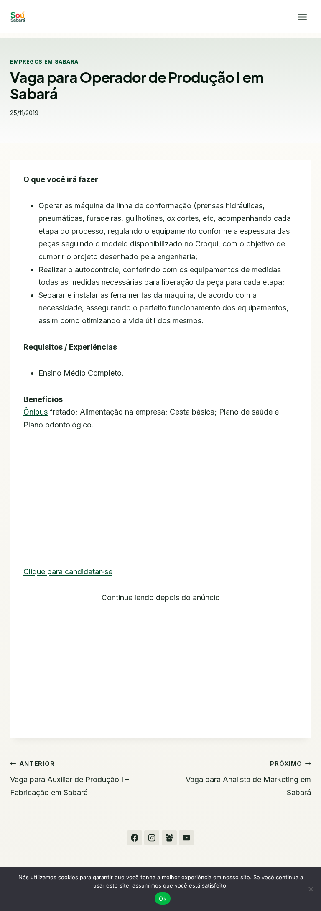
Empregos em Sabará (44, 62)
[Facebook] (134, 837)
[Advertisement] (160, 503)
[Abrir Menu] (302, 16)
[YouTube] (186, 837)
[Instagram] (151, 837)
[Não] (310, 889)
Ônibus (35, 411)
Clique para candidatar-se (67, 571)
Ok (162, 898)
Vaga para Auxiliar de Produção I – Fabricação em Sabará (69, 778)
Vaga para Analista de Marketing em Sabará (248, 778)
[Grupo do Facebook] (169, 837)
